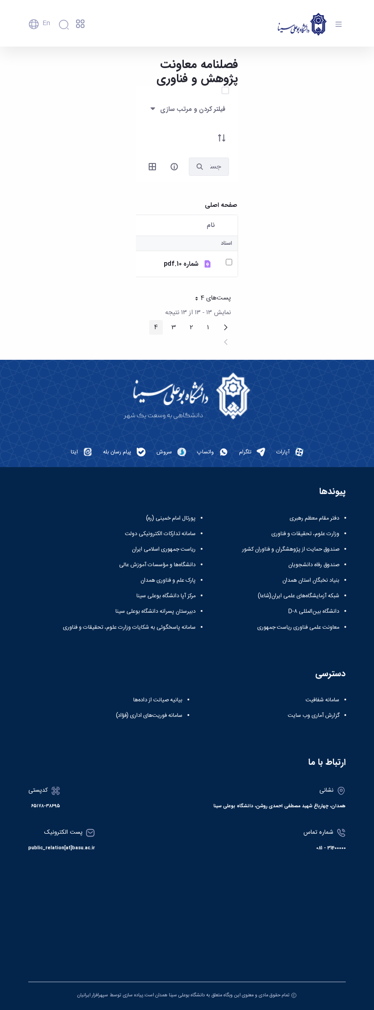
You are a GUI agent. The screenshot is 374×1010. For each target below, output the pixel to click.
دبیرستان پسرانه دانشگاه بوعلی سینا (155, 611)
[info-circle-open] (174, 166)
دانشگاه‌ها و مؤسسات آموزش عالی (157, 564)
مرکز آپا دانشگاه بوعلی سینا (166, 595)
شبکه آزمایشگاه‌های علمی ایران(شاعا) (298, 595)
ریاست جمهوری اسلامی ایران (164, 549)
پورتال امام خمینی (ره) (171, 518)
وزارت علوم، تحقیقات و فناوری (305, 533)
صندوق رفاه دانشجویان (313, 564)
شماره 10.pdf (181, 264)
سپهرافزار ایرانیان (92, 995)
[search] (200, 167)
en (46, 23)
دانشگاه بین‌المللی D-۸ (313, 611)
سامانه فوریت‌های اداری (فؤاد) (149, 715)
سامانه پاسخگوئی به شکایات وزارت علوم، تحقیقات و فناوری (129, 627)
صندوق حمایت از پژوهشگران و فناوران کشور (290, 549)
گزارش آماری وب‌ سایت (313, 715)
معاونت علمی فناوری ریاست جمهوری (298, 627)
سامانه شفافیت (322, 700)
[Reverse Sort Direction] (221, 138)
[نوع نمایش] (152, 166)
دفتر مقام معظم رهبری (314, 518)
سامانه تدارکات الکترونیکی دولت (160, 533)
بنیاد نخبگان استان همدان (310, 580)
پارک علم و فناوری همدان (168, 580)
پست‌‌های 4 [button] (209, 299)
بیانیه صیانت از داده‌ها (157, 700)
